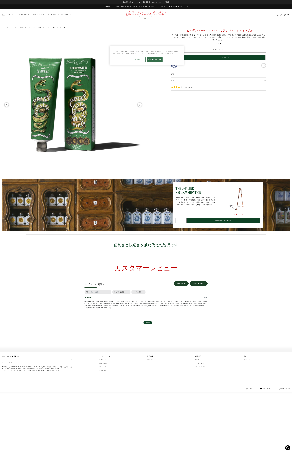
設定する (137, 59)
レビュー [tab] (90, 284)
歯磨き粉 (23, 27)
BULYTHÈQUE (23, 15)
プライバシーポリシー (9, 370)
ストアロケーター (103, 359)
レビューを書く (198, 283)
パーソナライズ (218, 49)
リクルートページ (151, 359)
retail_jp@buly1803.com (35, 370)
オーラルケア (12, 27)
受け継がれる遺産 (103, 363)
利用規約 (197, 359)
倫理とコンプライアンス (200, 366)
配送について (247, 359)
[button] (140, 105)
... (3, 27)
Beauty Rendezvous (59, 15)
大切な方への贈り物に (104, 366)
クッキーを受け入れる (154, 59)
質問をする (181, 283)
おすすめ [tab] (148, 322)
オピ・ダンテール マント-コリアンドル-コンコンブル (47, 27)
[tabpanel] (146, 304)
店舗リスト (11, 15)
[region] (147, 55)
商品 (3, 15)
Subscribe (70, 362)
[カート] (288, 15)
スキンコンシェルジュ (39, 15)
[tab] (100, 284)
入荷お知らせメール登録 (223, 220)
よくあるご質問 (102, 370)
